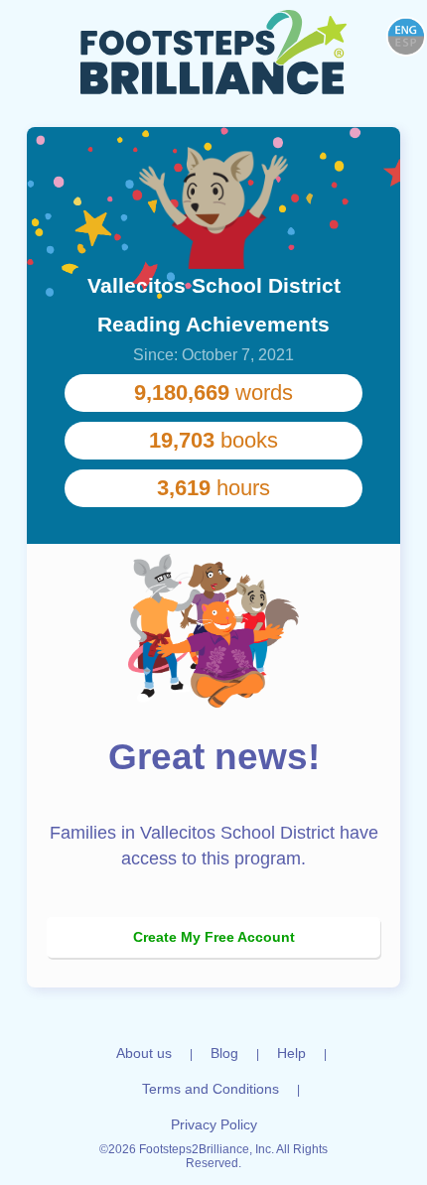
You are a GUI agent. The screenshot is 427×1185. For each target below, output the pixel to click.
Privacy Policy (214, 1124)
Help (291, 1053)
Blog (224, 1053)
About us (144, 1053)
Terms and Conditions (210, 1089)
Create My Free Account (214, 937)
